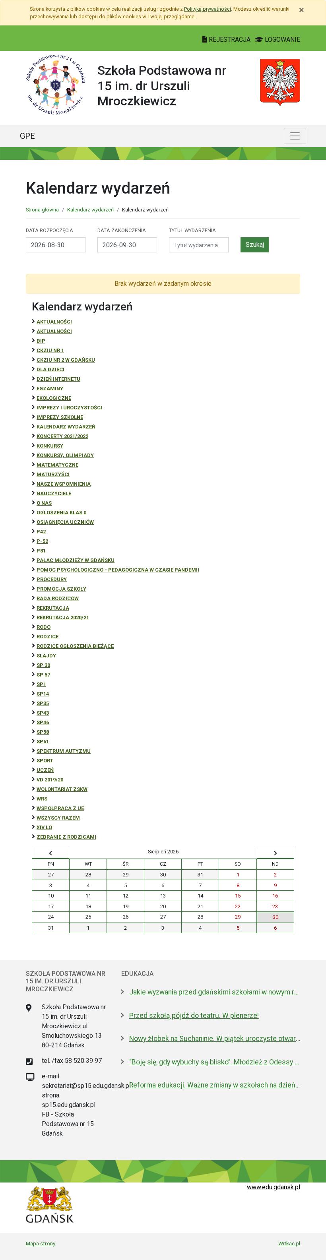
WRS (42, 799)
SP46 (43, 722)
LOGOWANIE (281, 39)
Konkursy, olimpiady (65, 455)
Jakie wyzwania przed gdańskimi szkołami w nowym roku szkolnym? (214, 992)
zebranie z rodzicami (66, 837)
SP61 (43, 741)
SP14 (43, 694)
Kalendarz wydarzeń (90, 210)
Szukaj (255, 244)
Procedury (52, 579)
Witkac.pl (289, 1243)
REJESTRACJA (229, 39)
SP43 (43, 713)
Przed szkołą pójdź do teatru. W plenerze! (194, 1016)
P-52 (42, 541)
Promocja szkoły (61, 589)
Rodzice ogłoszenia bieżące (75, 646)
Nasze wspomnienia (64, 484)
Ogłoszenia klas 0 (61, 513)
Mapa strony (40, 1243)
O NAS (44, 503)
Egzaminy (50, 389)
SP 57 (43, 675)
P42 (41, 532)
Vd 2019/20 (50, 780)
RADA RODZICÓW (58, 598)
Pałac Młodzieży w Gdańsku (75, 560)
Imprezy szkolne (60, 417)
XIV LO (44, 827)
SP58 (43, 732)
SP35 (43, 703)
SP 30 (43, 665)
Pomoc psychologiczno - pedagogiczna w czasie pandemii (118, 570)
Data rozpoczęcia (49, 230)
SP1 (41, 684)
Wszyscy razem (58, 818)
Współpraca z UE (60, 808)
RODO (43, 627)
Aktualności (54, 322)
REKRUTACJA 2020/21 (63, 617)
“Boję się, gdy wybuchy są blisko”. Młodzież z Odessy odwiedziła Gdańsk (214, 1062)
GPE (27, 136)
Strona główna (42, 210)
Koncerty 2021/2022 (62, 436)
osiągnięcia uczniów (65, 522)
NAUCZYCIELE (54, 493)
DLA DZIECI (50, 369)
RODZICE (47, 637)
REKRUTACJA (53, 608)
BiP (41, 341)
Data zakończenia (121, 230)
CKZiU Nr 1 (50, 350)
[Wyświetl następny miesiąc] (275, 853)
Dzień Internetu (58, 379)
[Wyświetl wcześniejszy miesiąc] (50, 853)
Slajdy (46, 656)
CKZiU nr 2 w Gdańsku (66, 360)
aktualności (54, 331)
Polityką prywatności (207, 9)
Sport (45, 761)
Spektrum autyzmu (64, 751)
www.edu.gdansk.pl (273, 1187)
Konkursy (50, 446)
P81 (41, 551)
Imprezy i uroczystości (69, 408)
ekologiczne (54, 398)
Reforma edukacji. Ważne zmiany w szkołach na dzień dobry (214, 1085)
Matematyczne (57, 465)
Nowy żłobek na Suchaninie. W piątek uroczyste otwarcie (214, 1039)
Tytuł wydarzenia (192, 230)
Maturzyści (53, 474)
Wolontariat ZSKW (62, 789)
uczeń (45, 770)
